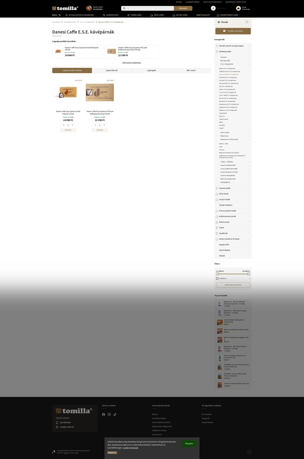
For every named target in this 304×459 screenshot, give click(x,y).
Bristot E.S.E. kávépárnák (227, 68)
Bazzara (222, 116)
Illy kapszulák (225, 60)
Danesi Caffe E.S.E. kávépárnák (229, 74)
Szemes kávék (224, 188)
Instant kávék (224, 199)
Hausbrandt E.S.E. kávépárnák (228, 83)
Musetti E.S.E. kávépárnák (227, 101)
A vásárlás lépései (192, 2)
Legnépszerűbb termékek (72, 70)
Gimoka (221, 150)
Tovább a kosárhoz (235, 31)
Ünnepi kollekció (226, 205)
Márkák (222, 255)
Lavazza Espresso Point (229, 172)
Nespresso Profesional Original (229, 153)
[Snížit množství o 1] (63, 125)
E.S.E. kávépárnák (227, 64)
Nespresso (224, 136)
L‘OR (220, 147)
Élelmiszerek (224, 222)
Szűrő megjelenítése (233, 285)
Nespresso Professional (229, 139)
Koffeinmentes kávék (227, 216)
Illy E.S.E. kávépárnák (226, 86)
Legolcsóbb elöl (112, 70)
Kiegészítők (224, 244)
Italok (221, 227)
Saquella (222, 125)
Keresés (183, 8)
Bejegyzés (206, 418)
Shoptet (66, 453)
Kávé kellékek (224, 250)
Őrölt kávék (223, 194)
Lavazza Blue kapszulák (229, 169)
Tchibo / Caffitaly (227, 162)
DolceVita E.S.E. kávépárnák (228, 77)
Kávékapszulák (225, 51)
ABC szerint (191, 70)
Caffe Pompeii (223, 119)
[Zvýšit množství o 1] (73, 125)
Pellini (221, 122)
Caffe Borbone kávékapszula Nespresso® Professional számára (232, 157)
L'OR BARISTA (225, 182)
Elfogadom (189, 443)
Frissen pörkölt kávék (227, 210)
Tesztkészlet (223, 113)
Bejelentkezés (207, 422)
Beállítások (112, 453)
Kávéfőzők (223, 233)
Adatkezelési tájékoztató (236, 2)
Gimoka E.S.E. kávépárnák (227, 80)
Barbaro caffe (223, 144)
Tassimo (224, 57)
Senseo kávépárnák (228, 175)
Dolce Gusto (225, 132)
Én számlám (207, 414)
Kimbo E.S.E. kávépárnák (227, 89)
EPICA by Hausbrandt (228, 179)
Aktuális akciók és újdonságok (231, 46)
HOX (77, 453)
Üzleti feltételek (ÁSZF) (212, 2)
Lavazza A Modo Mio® (228, 165)
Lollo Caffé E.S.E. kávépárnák (228, 95)
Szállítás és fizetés (159, 430)
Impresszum (157, 434)
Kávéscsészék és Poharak (229, 239)
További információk (130, 448)
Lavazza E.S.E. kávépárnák (227, 92)
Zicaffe (221, 128)
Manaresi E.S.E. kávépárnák (228, 98)
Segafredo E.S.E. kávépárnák (228, 107)
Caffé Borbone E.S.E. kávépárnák (229, 71)
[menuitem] (82, 15)
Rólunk (179, 2)
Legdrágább (151, 70)
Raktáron (234, 278)
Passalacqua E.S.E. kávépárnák (229, 104)
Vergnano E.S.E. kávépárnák (228, 110)
